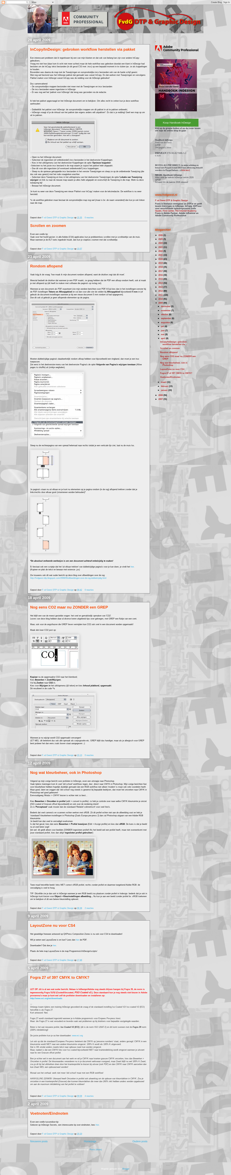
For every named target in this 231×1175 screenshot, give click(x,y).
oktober (165, 314)
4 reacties (89, 1096)
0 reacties (89, 217)
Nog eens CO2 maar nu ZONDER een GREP (69, 607)
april (163, 338)
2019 (160, 263)
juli (163, 326)
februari (165, 386)
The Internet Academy (185, 211)
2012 (160, 291)
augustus (165, 322)
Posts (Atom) (96, 1149)
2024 (160, 243)
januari (164, 390)
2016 (160, 275)
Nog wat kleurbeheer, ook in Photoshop (66, 772)
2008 (160, 395)
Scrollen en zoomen (48, 225)
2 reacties (89, 908)
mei (163, 334)
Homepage (90, 1141)
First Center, (168, 211)
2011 (160, 295)
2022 (160, 251)
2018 (160, 267)
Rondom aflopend (46, 266)
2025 (160, 239)
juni (163, 330)
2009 (160, 303)
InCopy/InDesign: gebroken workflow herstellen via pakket (82, 49)
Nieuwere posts (39, 1141)
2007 (160, 399)
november (166, 310)
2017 (160, 271)
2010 (160, 299)
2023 (160, 247)
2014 (160, 283)
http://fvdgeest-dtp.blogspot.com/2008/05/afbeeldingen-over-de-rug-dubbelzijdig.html (68, 578)
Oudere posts (139, 1141)
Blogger (125, 1169)
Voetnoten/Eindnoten (49, 1113)
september (166, 318)
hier (132, 567)
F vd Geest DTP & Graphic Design (58, 217)
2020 (160, 259)
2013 (160, 287)
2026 (160, 235)
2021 (160, 255)
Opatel (158, 211)
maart (164, 382)
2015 (160, 279)
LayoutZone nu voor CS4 (52, 925)
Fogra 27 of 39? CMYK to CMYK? (59, 977)
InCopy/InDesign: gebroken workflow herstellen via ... (173, 343)
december (166, 306)
